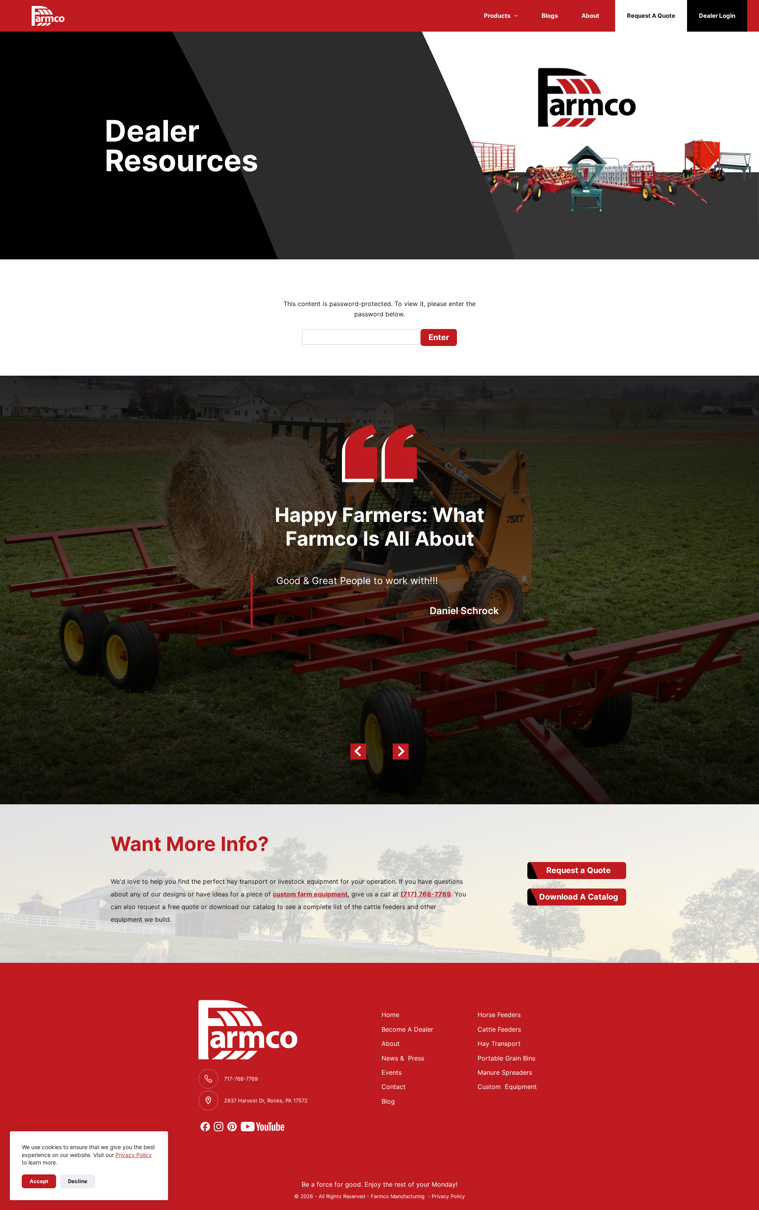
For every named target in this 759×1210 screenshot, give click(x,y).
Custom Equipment (507, 1087)
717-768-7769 (241, 1079)
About (590, 15)
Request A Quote (651, 15)
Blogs (550, 15)
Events (391, 1072)
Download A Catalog (578, 897)
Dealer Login (717, 15)
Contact (393, 1087)
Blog (388, 1101)
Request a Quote (578, 870)
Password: (361, 337)
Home (390, 1015)
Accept (39, 1181)
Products (497, 15)
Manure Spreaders (505, 1072)
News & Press (402, 1058)
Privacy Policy (133, 1154)
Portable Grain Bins (506, 1058)
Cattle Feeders (499, 1029)
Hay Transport (499, 1043)
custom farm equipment (310, 894)
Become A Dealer (407, 1029)
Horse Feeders (499, 1015)
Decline (77, 1181)
